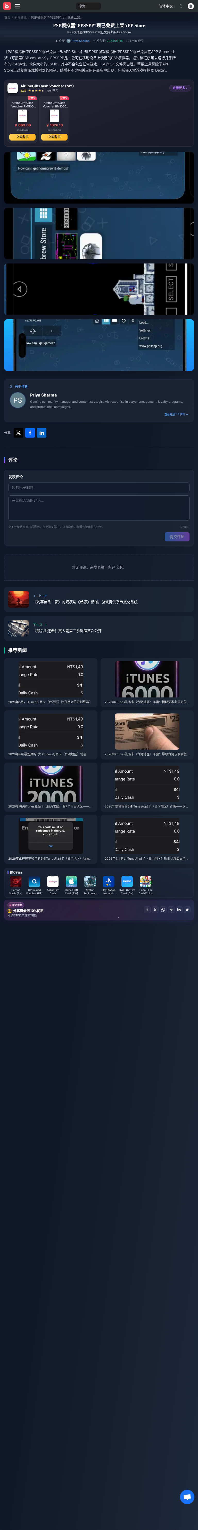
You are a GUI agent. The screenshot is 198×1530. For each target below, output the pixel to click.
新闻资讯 (20, 17)
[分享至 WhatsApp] (163, 909)
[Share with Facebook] (30, 433)
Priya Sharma (43, 395)
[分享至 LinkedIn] (179, 909)
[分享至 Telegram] (171, 909)
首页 (7, 17)
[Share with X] (18, 433)
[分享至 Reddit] (187, 909)
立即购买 (22, 137)
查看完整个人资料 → (176, 414)
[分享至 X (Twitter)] (155, 909)
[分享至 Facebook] (147, 909)
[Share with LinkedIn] (41, 433)
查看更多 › (180, 88)
